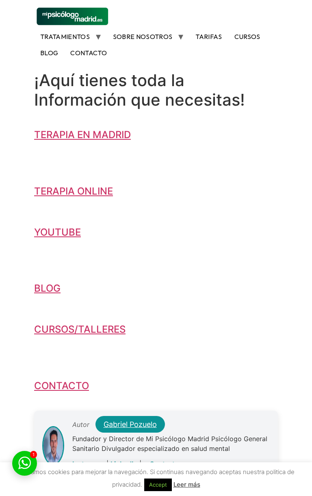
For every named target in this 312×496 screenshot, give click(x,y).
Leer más (186, 484)
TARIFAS (208, 36)
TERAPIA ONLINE (73, 191)
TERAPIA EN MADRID (82, 135)
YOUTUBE (57, 232)
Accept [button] (158, 484)
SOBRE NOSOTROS (142, 36)
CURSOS (247, 36)
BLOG (49, 53)
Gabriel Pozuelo (130, 424)
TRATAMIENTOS (65, 36)
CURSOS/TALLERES (80, 329)
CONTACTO (88, 53)
